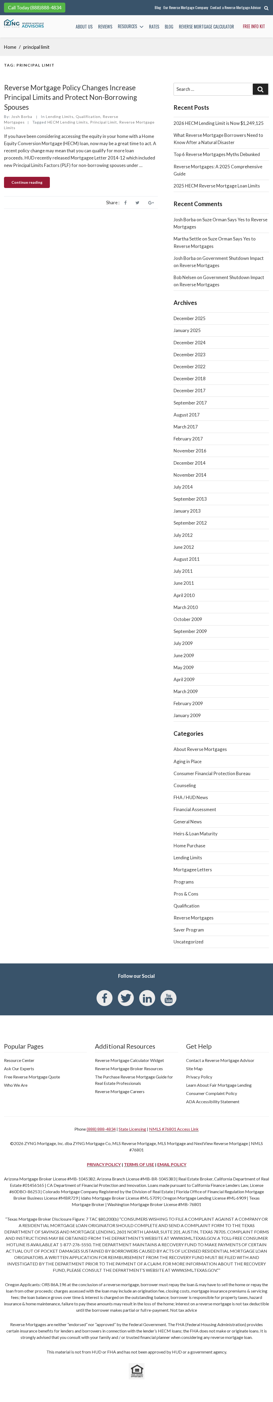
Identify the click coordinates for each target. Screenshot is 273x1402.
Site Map (194, 1068)
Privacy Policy (199, 1076)
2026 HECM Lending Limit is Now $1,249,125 (219, 123)
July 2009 (183, 643)
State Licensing (132, 1128)
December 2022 (190, 366)
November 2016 (190, 450)
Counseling (185, 785)
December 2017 (190, 390)
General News (188, 821)
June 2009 (184, 655)
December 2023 (190, 354)
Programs (184, 882)
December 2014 (190, 463)
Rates (154, 26)
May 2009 (184, 667)
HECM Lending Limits (67, 122)
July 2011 (183, 571)
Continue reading (30, 184)
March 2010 (186, 607)
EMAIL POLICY (171, 1164)
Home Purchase (189, 845)
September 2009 (190, 631)
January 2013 (187, 511)
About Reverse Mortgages (200, 749)
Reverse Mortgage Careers (119, 1091)
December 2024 (190, 342)
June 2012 (184, 547)
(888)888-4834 (45, 7)
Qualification (88, 116)
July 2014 (183, 487)
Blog (158, 7)
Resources (127, 26)
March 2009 (186, 691)
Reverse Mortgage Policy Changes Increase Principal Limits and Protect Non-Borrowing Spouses (70, 97)
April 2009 (184, 679)
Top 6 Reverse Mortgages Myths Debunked (217, 154)
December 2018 (190, 378)
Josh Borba (21, 116)
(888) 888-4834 (101, 1128)
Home (10, 47)
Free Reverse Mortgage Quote (32, 1076)
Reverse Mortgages (194, 918)
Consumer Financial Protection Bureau (212, 773)
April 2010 (184, 595)
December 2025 (190, 318)
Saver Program (189, 930)
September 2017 (190, 403)
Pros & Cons (186, 894)
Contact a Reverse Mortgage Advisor (235, 7)
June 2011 (184, 583)
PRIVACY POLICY (104, 1164)
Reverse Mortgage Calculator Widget (129, 1060)
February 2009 (188, 703)
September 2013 (190, 499)
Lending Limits (60, 116)
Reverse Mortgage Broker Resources (129, 1068)
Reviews (105, 26)
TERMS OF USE (139, 1164)
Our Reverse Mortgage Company (185, 7)
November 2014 (190, 475)
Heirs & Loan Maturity (196, 833)
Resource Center (19, 1060)
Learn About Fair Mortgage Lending (219, 1085)
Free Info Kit (254, 26)
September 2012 (190, 523)
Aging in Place (188, 761)
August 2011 (187, 559)
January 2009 (187, 715)
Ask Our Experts (19, 1068)
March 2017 (186, 427)
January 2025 (187, 330)
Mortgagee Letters (193, 869)
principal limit (103, 122)
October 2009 (188, 619)
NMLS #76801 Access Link (174, 1128)
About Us (84, 26)
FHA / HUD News (191, 797)
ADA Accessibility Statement (212, 1101)
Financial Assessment (195, 809)
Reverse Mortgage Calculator (206, 26)
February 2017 (188, 439)
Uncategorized (188, 942)
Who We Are (15, 1085)
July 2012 (183, 535)
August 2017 (187, 415)
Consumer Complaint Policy (211, 1093)
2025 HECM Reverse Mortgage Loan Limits (217, 186)
